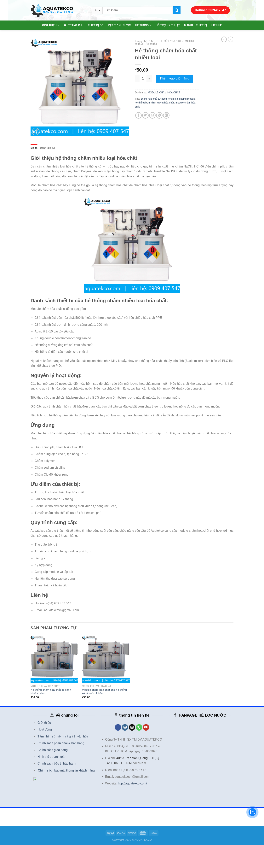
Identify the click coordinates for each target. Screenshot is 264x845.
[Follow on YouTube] (146, 727)
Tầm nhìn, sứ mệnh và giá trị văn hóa (62, 736)
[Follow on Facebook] (118, 727)
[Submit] (177, 10)
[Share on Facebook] (138, 115)
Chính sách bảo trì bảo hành (56, 763)
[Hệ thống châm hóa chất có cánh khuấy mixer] (54, 659)
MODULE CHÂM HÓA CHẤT (164, 92)
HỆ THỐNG (142, 25)
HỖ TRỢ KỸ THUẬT (168, 25)
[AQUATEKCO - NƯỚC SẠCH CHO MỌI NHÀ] (58, 10)
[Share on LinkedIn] (166, 115)
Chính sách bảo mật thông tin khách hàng (66, 770)
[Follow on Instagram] (125, 727)
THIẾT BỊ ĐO (96, 25)
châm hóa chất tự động (154, 98)
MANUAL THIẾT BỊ (195, 25)
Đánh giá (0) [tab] (47, 147)
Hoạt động (44, 729)
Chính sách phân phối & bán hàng (60, 743)
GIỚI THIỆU (49, 25)
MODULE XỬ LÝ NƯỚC (166, 41)
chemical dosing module (181, 98)
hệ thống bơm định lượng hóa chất (154, 102)
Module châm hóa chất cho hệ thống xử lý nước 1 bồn (104, 691)
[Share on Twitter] (145, 115)
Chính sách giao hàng (52, 750)
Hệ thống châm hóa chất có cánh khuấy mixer (51, 691)
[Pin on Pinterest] (159, 115)
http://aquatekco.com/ (132, 783)
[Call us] (139, 727)
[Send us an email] (132, 727)
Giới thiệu (44, 722)
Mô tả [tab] (34, 147)
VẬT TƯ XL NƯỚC (119, 25)
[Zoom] (35, 131)
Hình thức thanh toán (51, 756)
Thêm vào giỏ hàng (174, 78)
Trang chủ (141, 41)
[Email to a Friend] (152, 115)
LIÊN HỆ (216, 25)
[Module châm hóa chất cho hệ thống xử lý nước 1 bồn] (106, 659)
